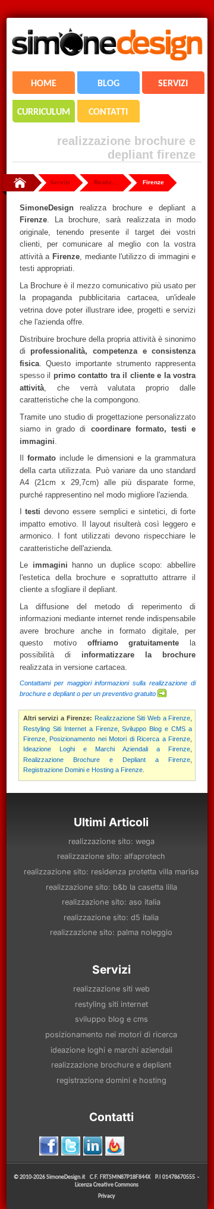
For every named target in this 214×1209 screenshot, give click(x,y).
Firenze (153, 182)
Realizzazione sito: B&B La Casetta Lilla (111, 887)
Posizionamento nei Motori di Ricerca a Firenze (119, 738)
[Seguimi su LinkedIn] (92, 1146)
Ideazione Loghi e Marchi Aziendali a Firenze (106, 749)
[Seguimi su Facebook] (48, 1146)
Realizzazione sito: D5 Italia (111, 917)
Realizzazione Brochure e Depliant (111, 1064)
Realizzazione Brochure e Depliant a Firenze (106, 759)
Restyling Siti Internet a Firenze (70, 728)
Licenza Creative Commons (107, 1184)
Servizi (60, 182)
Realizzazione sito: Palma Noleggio (111, 932)
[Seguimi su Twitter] (70, 1146)
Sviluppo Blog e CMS (111, 1019)
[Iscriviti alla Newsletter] (114, 1146)
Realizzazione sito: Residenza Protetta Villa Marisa (111, 871)
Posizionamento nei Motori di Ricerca (111, 1034)
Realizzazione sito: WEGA (111, 841)
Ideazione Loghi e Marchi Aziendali (111, 1050)
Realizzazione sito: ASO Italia (111, 902)
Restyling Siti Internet (111, 1004)
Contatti (111, 1117)
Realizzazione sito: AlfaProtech (111, 856)
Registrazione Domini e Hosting (111, 1080)
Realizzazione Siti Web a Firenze (143, 718)
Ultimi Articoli (111, 822)
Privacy (106, 1195)
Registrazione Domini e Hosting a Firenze (83, 769)
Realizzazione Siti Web (111, 988)
